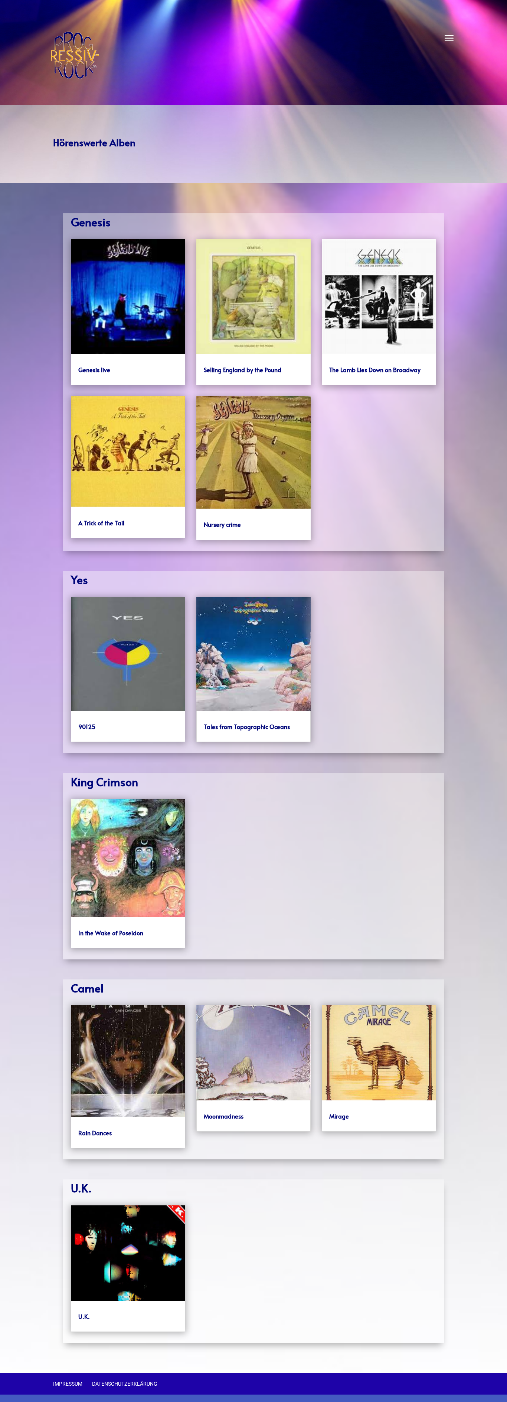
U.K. (84, 1316)
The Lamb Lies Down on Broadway (375, 369)
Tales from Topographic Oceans (247, 726)
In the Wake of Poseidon (110, 933)
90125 (86, 726)
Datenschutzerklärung (124, 1384)
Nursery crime (222, 524)
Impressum (67, 1384)
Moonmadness (223, 1116)
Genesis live (94, 369)
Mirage (339, 1116)
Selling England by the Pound (242, 369)
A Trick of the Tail (101, 523)
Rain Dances (95, 1133)
